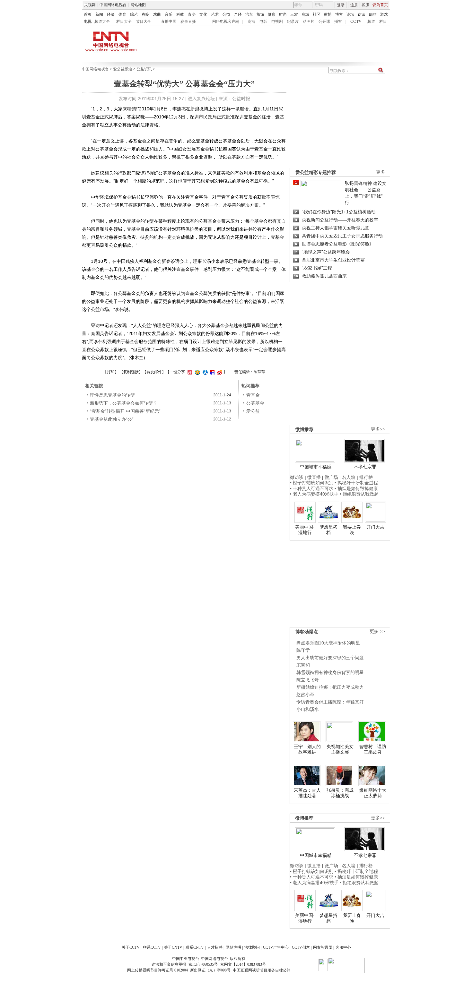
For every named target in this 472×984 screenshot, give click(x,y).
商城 (305, 14)
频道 (371, 21)
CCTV (356, 21)
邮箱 (373, 14)
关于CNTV (173, 947)
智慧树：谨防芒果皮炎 (372, 749)
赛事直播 (188, 21)
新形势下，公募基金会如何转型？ (123, 403)
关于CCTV (131, 947)
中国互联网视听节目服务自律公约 (262, 970)
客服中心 (343, 947)
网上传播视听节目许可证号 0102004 (157, 970)
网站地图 (138, 5)
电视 (88, 21)
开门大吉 (375, 527)
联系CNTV (195, 947)
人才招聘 (215, 947)
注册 (354, 5)
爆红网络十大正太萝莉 (372, 793)
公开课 (324, 21)
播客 (338, 21)
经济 (111, 14)
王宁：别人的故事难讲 (307, 749)
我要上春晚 (352, 529)
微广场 (331, 477)
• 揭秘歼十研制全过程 (356, 482)
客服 (365, 5)
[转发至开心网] (189, 372)
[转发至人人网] (204, 372)
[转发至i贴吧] (211, 372)
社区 (316, 14)
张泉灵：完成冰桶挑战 (340, 793)
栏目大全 (124, 21)
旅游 (260, 14)
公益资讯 (144, 69)
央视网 (90, 5)
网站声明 (233, 947)
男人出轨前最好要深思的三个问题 (330, 657)
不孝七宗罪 (365, 466)
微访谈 (296, 477)
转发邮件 (154, 372)
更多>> (378, 429)
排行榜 (366, 477)
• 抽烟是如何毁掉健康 (356, 488)
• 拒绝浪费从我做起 (359, 493)
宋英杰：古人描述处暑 (307, 793)
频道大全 (102, 21)
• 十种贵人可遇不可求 (312, 488)
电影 (263, 21)
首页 (88, 14)
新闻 (99, 14)
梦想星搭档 (328, 529)
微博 (328, 14)
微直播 (314, 477)
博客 (339, 14)
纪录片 (293, 21)
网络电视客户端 (225, 21)
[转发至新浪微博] (218, 372)
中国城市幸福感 (315, 466)
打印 (111, 372)
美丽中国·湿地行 (305, 529)
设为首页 (380, 5)
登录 (341, 5)
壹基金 (253, 395)
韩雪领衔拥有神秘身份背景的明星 (330, 672)
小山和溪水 (307, 709)
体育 (122, 14)
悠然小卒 (305, 694)
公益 (226, 14)
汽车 (249, 14)
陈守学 (303, 650)
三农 (294, 14)
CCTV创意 (301, 947)
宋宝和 (303, 665)
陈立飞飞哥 (307, 679)
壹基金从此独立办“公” (112, 419)
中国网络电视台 (113, 5)
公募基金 (255, 403)
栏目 (383, 21)
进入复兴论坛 (201, 98)
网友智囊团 (322, 947)
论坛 (350, 14)
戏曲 (157, 14)
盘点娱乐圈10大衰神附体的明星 (328, 642)
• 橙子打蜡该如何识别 (311, 482)
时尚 (283, 14)
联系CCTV (152, 947)
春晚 (145, 14)
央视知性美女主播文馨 (340, 749)
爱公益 (253, 411)
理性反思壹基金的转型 (112, 395)
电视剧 (277, 21)
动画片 (308, 21)
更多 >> (377, 631)
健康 (271, 14)
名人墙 (348, 477)
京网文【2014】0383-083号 (243, 964)
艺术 (215, 14)
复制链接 (131, 372)
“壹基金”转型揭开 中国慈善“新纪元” (125, 411)
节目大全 (143, 21)
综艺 (134, 14)
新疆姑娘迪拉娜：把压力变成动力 (330, 687)
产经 (238, 14)
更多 (380, 172)
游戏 (384, 14)
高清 (251, 21)
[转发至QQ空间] (196, 372)
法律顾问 (252, 947)
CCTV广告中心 (276, 947)
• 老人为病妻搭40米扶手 (314, 493)
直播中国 (168, 21)
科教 (180, 14)
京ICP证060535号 (203, 964)
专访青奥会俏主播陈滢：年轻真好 (330, 701)
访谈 (361, 14)
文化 (203, 14)
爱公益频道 (122, 69)
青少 (192, 14)
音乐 (168, 14)
